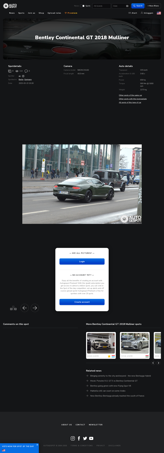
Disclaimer (115, 446)
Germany (28, 79)
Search (139, 6)
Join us (31, 13)
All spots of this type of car (130, 102)
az (20, 76)
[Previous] (153, 362)
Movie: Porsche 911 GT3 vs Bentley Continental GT (114, 380)
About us (66, 425)
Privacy (100, 446)
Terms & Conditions (81, 446)
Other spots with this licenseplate (133, 99)
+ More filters (153, 6)
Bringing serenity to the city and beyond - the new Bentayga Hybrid (120, 375)
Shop (41, 13)
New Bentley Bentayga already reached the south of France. (117, 395)
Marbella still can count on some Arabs (107, 390)
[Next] (158, 362)
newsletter (96, 425)
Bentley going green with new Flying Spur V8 (110, 385)
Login (82, 261)
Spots (88, 6)
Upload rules (54, 13)
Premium (72, 13)
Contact (80, 425)
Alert (134, 13)
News (76, 6)
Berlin (21, 79)
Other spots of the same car (130, 95)
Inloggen (148, 13)
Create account (82, 302)
